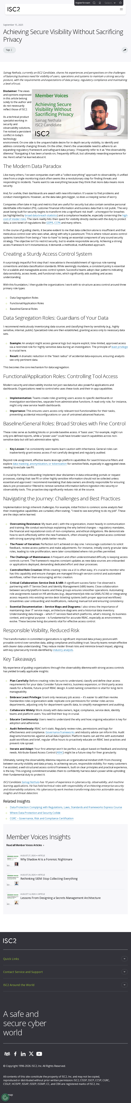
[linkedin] (23, 1054)
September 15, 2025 (13, 24)
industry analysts (63, 650)
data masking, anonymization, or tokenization (40, 463)
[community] (7, 1054)
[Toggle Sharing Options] (125, 50)
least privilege (119, 347)
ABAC (60, 752)
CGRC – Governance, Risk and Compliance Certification (41, 818)
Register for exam (83, 2)
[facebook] (15, 1054)
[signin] (100, 3)
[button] (120, 3)
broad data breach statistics (41, 215)
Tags (8, 50)
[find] (94, 3)
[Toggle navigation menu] (121, 9)
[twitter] (31, 1054)
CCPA (57, 222)
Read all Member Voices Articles (24, 845)
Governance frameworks (60, 732)
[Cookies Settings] (5, 1097)
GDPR (49, 222)
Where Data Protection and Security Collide (35, 813)
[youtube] (39, 1054)
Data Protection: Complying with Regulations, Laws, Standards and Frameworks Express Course (66, 807)
